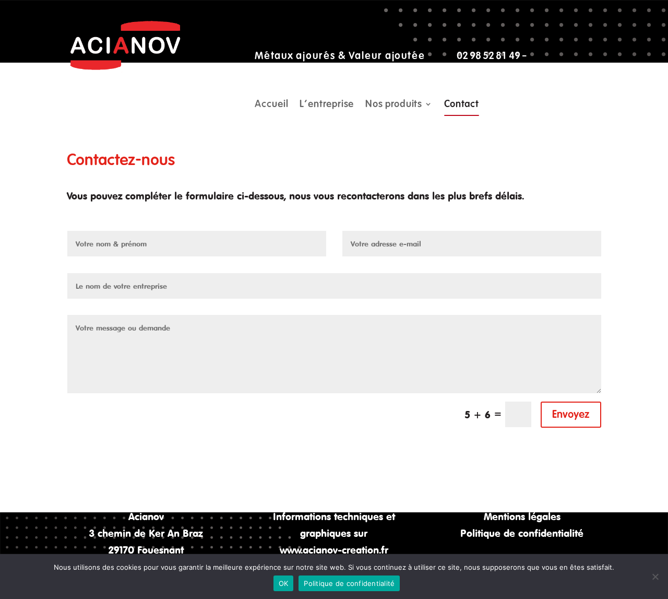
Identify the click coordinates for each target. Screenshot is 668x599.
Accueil (271, 105)
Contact (461, 105)
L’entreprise (327, 105)
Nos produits (393, 105)
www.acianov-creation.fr (334, 550)
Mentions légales (522, 516)
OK (284, 583)
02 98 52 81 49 (488, 56)
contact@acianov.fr (296, 72)
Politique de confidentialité (521, 533)
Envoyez (571, 414)
